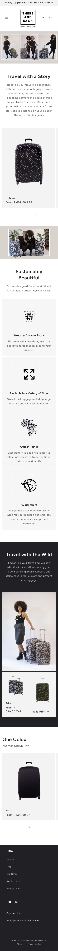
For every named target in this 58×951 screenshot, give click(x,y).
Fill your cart (13, 888)
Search (10, 859)
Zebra (8, 703)
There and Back (27, 940)
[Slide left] (21, 214)
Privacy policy (34, 944)
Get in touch (13, 881)
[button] (6, 18)
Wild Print (39, 711)
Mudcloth (10, 198)
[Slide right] (36, 214)
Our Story (11, 874)
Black (8, 810)
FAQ (8, 866)
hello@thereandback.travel (22, 920)
